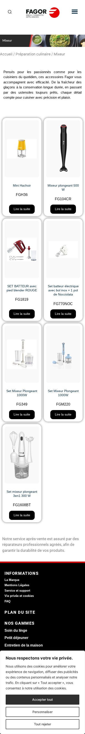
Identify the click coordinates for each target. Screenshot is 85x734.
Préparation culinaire (33, 54)
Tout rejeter (42, 724)
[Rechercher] (10, 13)
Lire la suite (22, 209)
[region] (42, 692)
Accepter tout (42, 699)
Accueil (6, 54)
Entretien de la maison (24, 645)
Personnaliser (42, 712)
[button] (75, 12)
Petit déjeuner (16, 638)
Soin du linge (16, 630)
